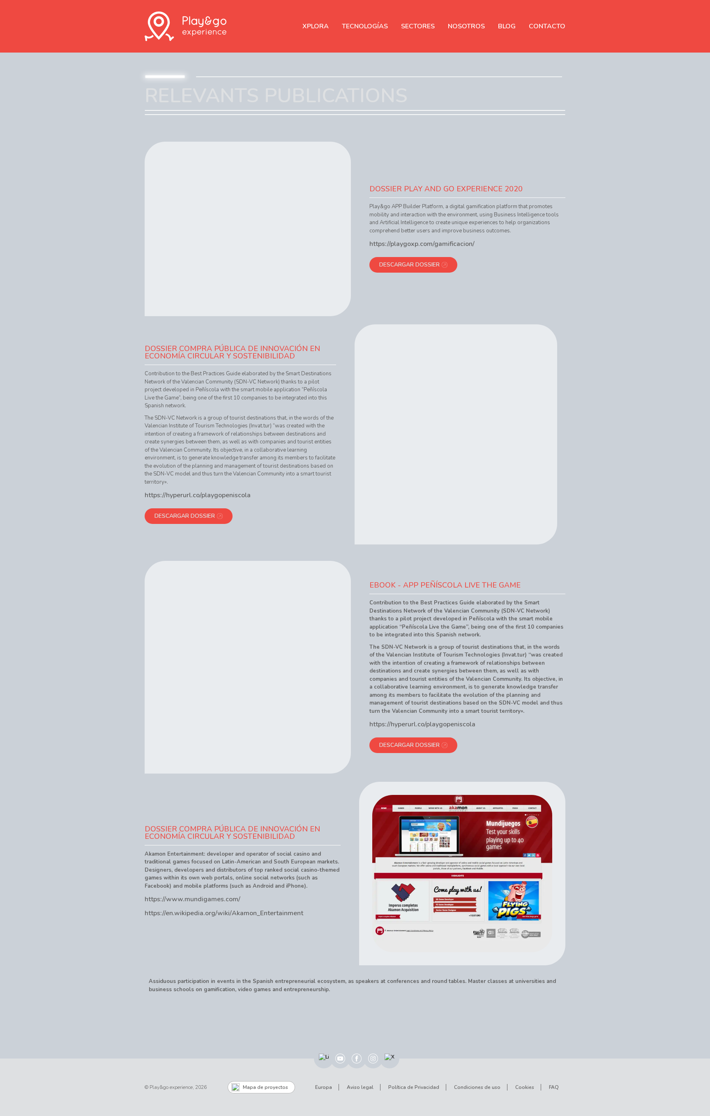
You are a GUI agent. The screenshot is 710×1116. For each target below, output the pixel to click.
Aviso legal (360, 1087)
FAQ (554, 1087)
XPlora (315, 26)
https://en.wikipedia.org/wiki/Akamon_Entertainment (224, 913)
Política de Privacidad (413, 1087)
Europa (323, 1087)
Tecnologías (365, 26)
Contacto (547, 26)
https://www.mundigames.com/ (192, 899)
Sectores (418, 26)
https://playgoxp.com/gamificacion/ (422, 243)
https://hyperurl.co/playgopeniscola (198, 495)
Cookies (524, 1087)
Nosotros (466, 26)
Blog (507, 26)
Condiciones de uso (477, 1087)
